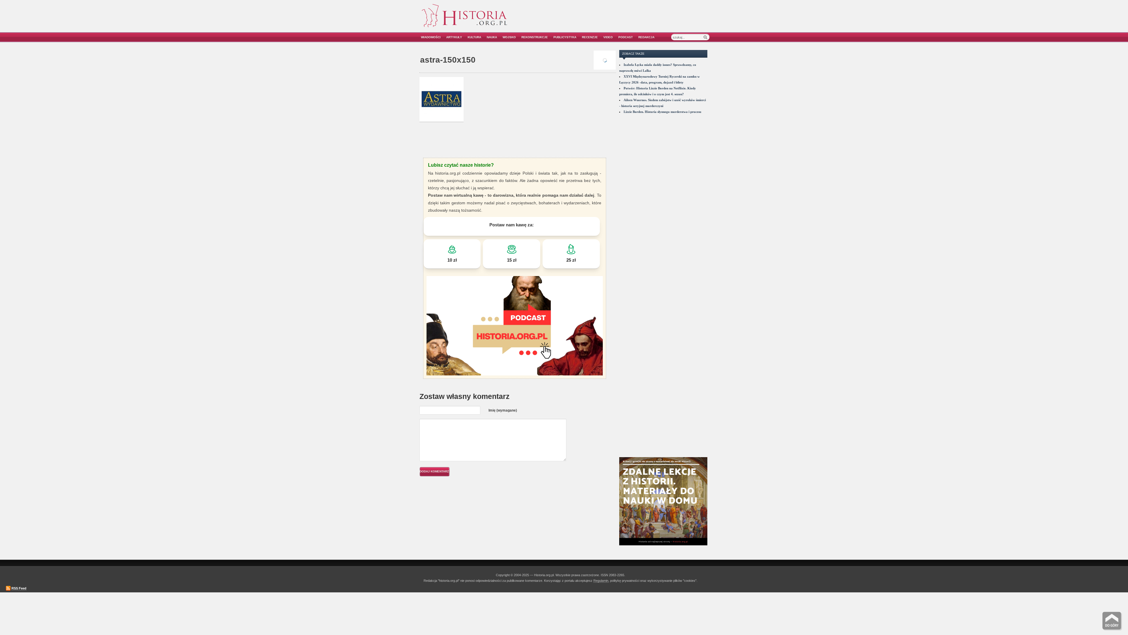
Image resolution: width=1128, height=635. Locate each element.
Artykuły (454, 37)
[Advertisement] (642, 20)
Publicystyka (564, 37)
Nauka (492, 37)
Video (608, 37)
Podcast (625, 37)
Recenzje (590, 37)
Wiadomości (431, 37)
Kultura (474, 37)
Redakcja (646, 37)
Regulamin (600, 580)
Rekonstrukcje (534, 37)
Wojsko (509, 37)
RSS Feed (18, 588)
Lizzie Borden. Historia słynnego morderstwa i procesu (662, 111)
